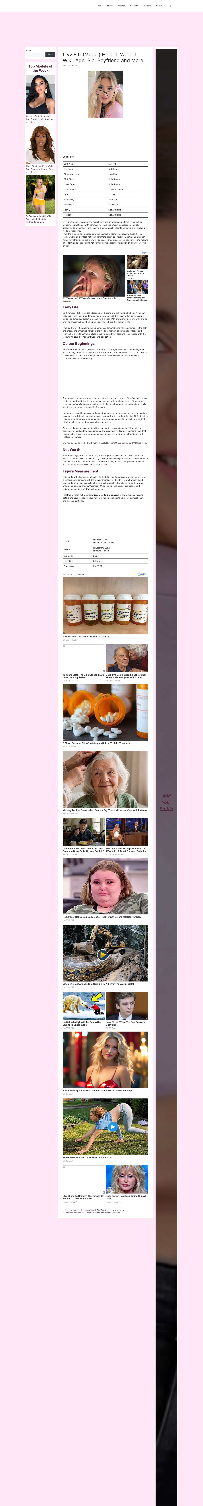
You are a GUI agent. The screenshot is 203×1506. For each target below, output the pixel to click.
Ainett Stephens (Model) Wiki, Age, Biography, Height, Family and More (40, 169)
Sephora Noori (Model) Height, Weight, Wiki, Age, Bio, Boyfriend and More (94, 1210)
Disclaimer (160, 6)
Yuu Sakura (123, 443)
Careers (147, 6)
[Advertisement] (70, 28)
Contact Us (134, 6)
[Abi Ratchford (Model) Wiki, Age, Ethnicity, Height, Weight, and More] (40, 95)
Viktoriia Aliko (139, 443)
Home (100, 6)
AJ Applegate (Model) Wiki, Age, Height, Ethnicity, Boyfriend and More (38, 219)
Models (110, 6)
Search (50, 55)
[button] (170, 5)
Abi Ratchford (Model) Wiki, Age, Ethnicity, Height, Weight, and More (40, 119)
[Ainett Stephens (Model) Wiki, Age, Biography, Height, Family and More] (40, 145)
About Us (122, 6)
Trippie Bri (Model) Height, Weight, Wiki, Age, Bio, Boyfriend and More (92, 1212)
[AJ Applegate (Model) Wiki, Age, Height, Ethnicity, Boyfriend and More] (40, 195)
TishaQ (113, 443)
